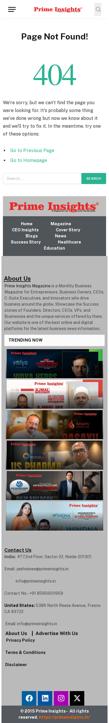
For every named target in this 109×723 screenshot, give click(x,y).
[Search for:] (42, 178)
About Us (16, 633)
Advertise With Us (56, 633)
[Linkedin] (45, 698)
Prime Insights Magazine (27, 286)
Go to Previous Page (32, 150)
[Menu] (12, 9)
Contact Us (17, 550)
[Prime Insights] (55, 9)
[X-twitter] (77, 698)
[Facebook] (29, 698)
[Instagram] (61, 698)
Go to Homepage (28, 160)
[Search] (97, 9)
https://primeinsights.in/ (65, 717)
